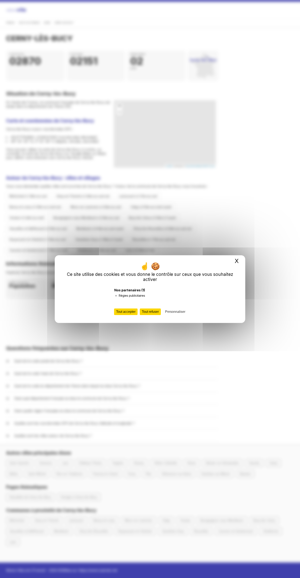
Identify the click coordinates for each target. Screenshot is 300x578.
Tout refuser (150, 311)
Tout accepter (126, 311)
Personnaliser (175, 311)
